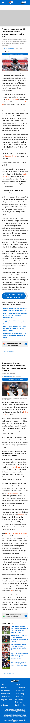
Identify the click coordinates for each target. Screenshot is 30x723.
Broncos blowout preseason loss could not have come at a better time (14, 322)
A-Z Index (4, 705)
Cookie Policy (19, 697)
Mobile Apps (5, 691)
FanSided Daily (20, 691)
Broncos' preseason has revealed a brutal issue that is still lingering (15, 309)
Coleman (21, 514)
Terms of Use (5, 697)
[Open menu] (3, 2)
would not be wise (12, 99)
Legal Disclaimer (6, 700)
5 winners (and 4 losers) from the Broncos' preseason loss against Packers (14, 335)
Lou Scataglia (8, 376)
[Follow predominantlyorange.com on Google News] (25, 344)
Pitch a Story (5, 694)
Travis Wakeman (9, 48)
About (3, 684)
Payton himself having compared (16, 533)
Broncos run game (14, 493)
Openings (18, 684)
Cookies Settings (20, 705)
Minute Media (11, 709)
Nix (12, 591)
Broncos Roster (11, 673)
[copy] (12, 51)
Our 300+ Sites (20, 687)
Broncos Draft (10, 351)
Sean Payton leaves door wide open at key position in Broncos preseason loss (15, 315)
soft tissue (16, 467)
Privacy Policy (19, 694)
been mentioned (10, 156)
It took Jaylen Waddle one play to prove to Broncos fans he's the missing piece (14, 328)
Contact (4, 687)
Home (3, 351)
